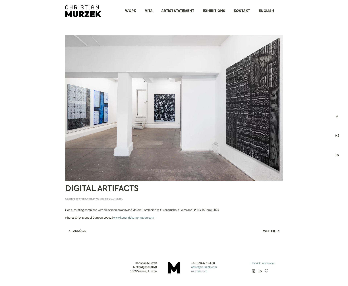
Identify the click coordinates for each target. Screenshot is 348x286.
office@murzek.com (204, 267)
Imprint (256, 263)
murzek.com (199, 271)
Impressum (268, 263)
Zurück (79, 231)
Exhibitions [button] (214, 11)
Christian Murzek (94, 199)
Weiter (269, 231)
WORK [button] (130, 11)
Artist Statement (177, 11)
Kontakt (242, 11)
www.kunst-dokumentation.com (133, 217)
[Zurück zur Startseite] (83, 11)
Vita (149, 11)
